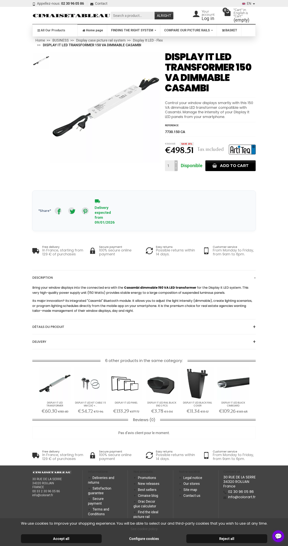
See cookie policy (144, 529)
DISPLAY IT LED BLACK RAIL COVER (197, 404)
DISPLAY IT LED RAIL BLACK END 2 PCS (161, 404)
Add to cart (234, 165)
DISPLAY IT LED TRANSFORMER (54, 404)
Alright (164, 16)
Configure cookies (144, 539)
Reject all (226, 539)
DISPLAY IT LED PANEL (126, 402)
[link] (58, 210)
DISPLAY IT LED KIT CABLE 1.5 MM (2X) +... (90, 404)
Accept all (61, 539)
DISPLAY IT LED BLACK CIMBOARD (233, 404)
